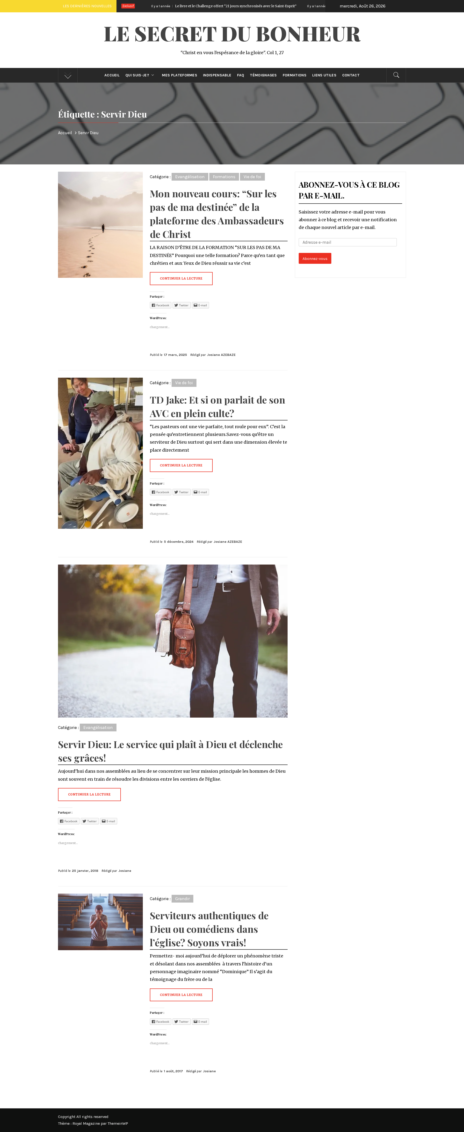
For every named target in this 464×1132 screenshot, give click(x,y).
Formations (294, 75)
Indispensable (217, 75)
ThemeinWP (118, 1123)
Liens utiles (324, 75)
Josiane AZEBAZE (221, 355)
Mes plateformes (179, 75)
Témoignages (263, 75)
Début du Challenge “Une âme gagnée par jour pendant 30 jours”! (292, 6)
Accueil (112, 75)
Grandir (182, 898)
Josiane (124, 871)
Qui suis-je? (137, 75)
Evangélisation (190, 176)
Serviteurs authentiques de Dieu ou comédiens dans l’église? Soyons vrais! (209, 929)
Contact (351, 75)
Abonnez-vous (315, 258)
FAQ (240, 75)
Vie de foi (252, 176)
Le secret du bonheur (232, 32)
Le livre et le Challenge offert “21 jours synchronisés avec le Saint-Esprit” (142, 6)
